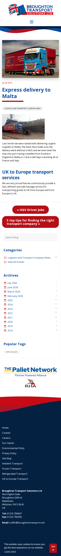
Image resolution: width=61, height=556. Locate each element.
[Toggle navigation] (32, 22)
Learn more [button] (10, 551)
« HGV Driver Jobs (30, 210)
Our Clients (8, 443)
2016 (10, 330)
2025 (10, 300)
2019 (10, 326)
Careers (6, 438)
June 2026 (13, 287)
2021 (10, 317)
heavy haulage (11, 352)
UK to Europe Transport (15, 478)
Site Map (6, 458)
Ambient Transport (12, 463)
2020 (10, 321)
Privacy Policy (9, 453)
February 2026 (15, 296)
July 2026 (12, 283)
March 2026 (14, 291)
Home (5, 427)
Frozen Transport (11, 468)
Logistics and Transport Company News (22, 108)
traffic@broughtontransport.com (27, 522)
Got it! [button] (53, 548)
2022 (10, 313)
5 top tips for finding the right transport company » (30, 222)
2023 (10, 309)
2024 (10, 304)
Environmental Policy (13, 448)
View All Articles (16, 262)
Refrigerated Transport (14, 473)
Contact (6, 432)
